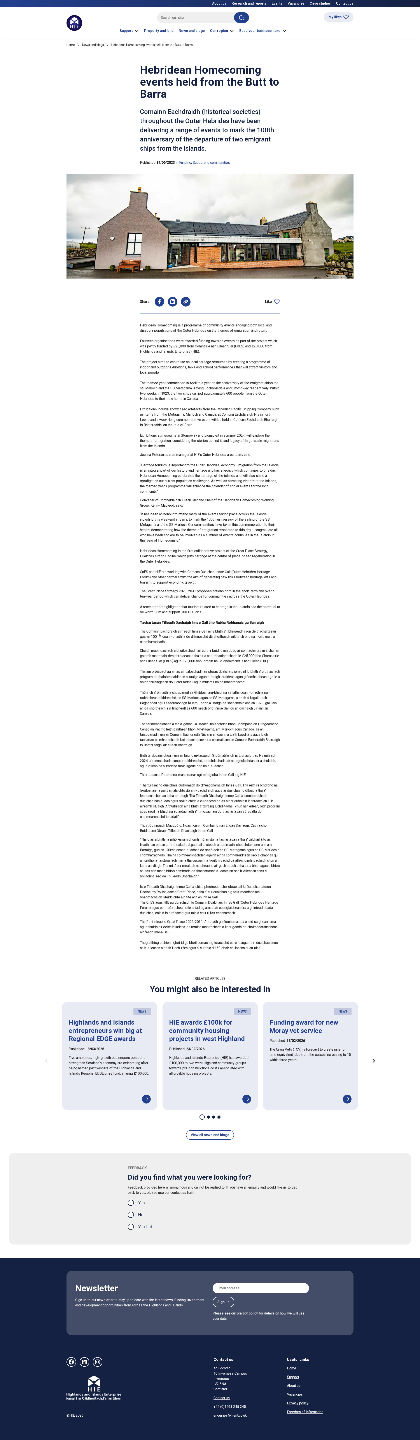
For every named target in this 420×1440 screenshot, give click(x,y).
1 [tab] (202, 1117)
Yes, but (145, 1226)
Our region (219, 31)
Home (70, 45)
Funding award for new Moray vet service (304, 1026)
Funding (185, 162)
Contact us (345, 3)
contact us (178, 1193)
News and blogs (192, 31)
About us (219, 3)
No (140, 1214)
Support (126, 31)
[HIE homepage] (74, 23)
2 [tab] (208, 1117)
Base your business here (259, 31)
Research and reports (249, 3)
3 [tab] (213, 1117)
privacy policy (247, 1313)
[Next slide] (374, 1060)
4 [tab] (218, 1117)
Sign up (223, 1302)
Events (277, 3)
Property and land (158, 31)
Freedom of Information (305, 1412)
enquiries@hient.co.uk (230, 1415)
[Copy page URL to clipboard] (186, 302)
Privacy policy (297, 1403)
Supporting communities (211, 162)
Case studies (320, 3)
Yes (145, 1202)
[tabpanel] (109, 1056)
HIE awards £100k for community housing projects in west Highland (207, 1030)
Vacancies (296, 3)
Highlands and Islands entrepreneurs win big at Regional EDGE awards (105, 1030)
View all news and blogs (210, 1135)
